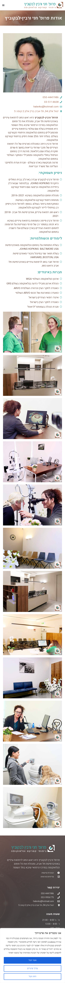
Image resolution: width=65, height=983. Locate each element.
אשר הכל (32, 960)
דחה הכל (32, 976)
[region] (32, 955)
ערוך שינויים (32, 968)
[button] (3, 5)
